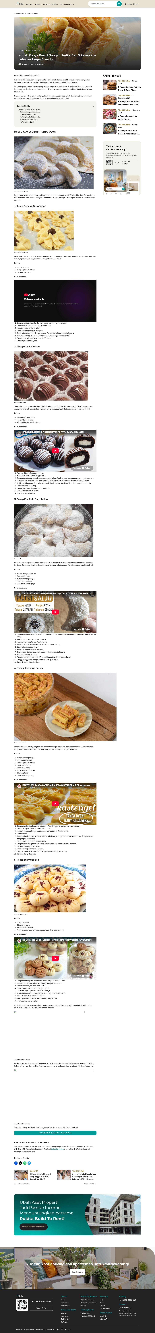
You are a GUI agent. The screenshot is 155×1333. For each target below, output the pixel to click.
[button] (132, 4)
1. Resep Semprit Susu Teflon (30, 112)
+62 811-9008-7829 (129, 1300)
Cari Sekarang (77, 1272)
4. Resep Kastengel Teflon (29, 119)
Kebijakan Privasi (51, 1329)
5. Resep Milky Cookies (27, 122)
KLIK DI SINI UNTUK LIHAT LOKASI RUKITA (55, 1133)
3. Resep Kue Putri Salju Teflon (30, 117)
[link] (125, 162)
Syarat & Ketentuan (40, 1329)
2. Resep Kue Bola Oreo (28, 114)
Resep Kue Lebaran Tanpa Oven (29, 109)
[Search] (119, 3)
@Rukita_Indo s (57, 1149)
